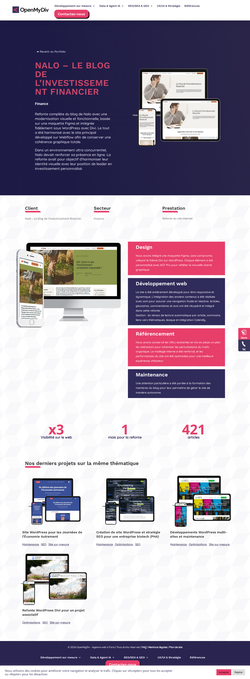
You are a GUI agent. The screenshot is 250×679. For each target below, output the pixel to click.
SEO (43, 544)
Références (197, 657)
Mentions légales (158, 647)
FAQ (144, 647)
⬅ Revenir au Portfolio (51, 51)
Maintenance (30, 544)
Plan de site (175, 647)
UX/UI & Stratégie (169, 657)
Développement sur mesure (58, 657)
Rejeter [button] (239, 672)
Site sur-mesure (58, 544)
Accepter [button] (224, 672)
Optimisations (124, 544)
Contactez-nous (71, 14)
